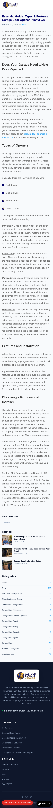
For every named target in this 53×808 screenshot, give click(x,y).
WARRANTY (8, 769)
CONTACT (7, 784)
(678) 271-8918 (35, 710)
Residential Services (11, 747)
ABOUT (5, 779)
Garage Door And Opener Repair (17, 752)
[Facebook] (22, 797)
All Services (7, 728)
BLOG (4, 774)
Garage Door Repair (11, 733)
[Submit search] (49, 523)
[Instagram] (26, 797)
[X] (31, 797)
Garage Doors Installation (14, 738)
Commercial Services (12, 743)
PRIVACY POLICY (10, 764)
